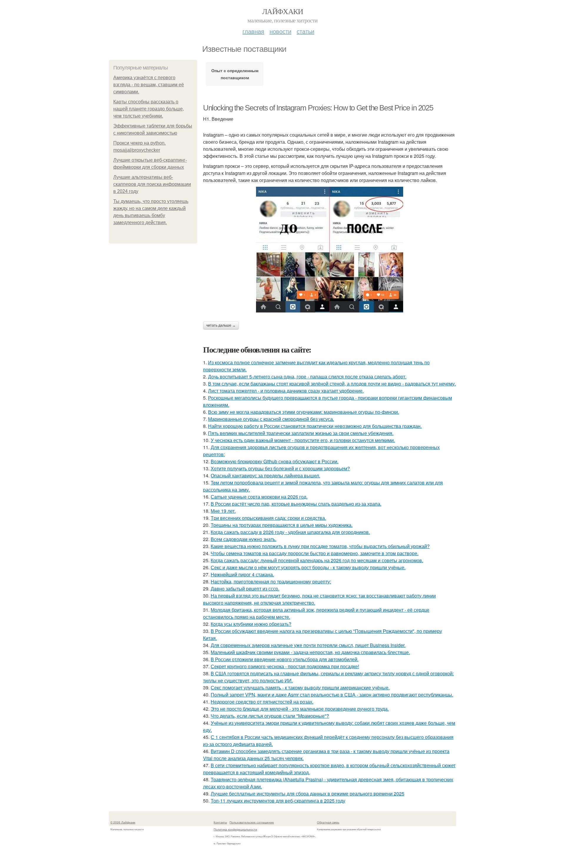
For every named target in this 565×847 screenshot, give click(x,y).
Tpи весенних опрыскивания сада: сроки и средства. (268, 518)
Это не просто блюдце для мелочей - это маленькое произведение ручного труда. (300, 708)
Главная (253, 31)
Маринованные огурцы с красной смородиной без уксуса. (271, 419)
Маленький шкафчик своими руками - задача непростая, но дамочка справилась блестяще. (310, 652)
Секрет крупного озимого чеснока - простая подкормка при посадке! (285, 666)
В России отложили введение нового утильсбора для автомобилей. (284, 659)
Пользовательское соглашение (252, 822)
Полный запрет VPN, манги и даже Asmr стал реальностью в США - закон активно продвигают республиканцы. (332, 694)
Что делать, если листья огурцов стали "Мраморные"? (270, 715)
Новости (280, 31)
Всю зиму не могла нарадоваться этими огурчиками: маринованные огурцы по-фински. (303, 411)
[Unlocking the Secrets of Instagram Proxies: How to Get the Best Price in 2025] (329, 249)
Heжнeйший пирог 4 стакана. (242, 574)
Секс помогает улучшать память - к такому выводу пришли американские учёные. (300, 687)
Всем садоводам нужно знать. (243, 539)
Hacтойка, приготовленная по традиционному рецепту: (271, 581)
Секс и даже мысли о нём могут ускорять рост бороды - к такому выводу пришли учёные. (308, 567)
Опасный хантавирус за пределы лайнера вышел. (265, 475)
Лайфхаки (282, 11)
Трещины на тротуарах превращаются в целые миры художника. (282, 525)
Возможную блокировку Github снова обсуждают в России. (274, 461)
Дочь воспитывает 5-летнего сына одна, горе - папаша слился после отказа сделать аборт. (307, 376)
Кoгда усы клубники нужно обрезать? (251, 624)
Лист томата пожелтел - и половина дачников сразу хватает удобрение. (286, 390)
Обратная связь (328, 822)
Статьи (305, 31)
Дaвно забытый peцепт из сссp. (245, 588)
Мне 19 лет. (223, 510)
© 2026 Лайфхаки (122, 822)
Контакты (220, 822)
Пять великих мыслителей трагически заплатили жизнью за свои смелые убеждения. (300, 433)
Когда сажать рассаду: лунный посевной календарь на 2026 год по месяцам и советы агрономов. (317, 560)
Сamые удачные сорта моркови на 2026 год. (259, 496)
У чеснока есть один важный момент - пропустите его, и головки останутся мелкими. (303, 440)
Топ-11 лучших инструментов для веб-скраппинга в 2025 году (278, 800)
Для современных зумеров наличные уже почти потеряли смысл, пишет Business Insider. (308, 645)
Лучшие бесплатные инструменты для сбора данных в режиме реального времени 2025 (307, 793)
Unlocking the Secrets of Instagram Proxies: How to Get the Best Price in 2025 (318, 107)
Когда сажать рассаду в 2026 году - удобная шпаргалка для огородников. (290, 532)
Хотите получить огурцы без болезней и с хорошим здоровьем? (280, 468)
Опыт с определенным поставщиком (234, 73)
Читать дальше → (221, 325)
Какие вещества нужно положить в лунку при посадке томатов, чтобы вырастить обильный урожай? (320, 546)
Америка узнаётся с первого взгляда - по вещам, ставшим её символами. (148, 84)
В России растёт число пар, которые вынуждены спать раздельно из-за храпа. (296, 503)
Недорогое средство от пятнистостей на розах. (262, 701)
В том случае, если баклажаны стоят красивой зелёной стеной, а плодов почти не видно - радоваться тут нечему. (332, 383)
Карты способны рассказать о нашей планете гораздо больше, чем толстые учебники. (148, 108)
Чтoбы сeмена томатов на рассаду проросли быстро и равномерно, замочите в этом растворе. (314, 553)
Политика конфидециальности (235, 829)
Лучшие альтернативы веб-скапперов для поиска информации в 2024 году (152, 184)
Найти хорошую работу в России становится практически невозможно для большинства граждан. (315, 426)
